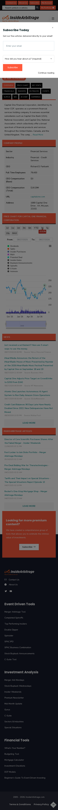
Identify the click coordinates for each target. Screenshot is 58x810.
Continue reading (46, 72)
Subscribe (13, 67)
